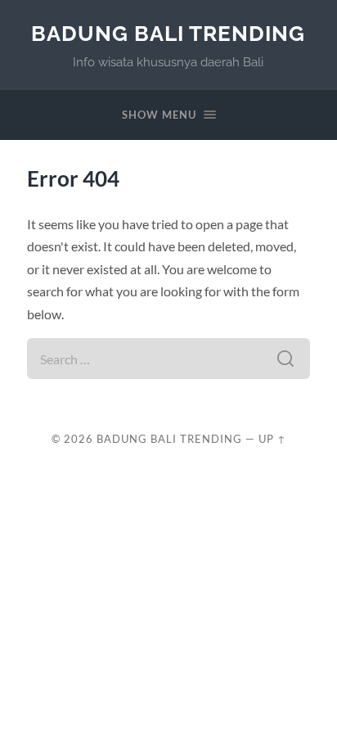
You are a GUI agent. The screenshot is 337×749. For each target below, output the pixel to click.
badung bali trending (168, 33)
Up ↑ (272, 438)
